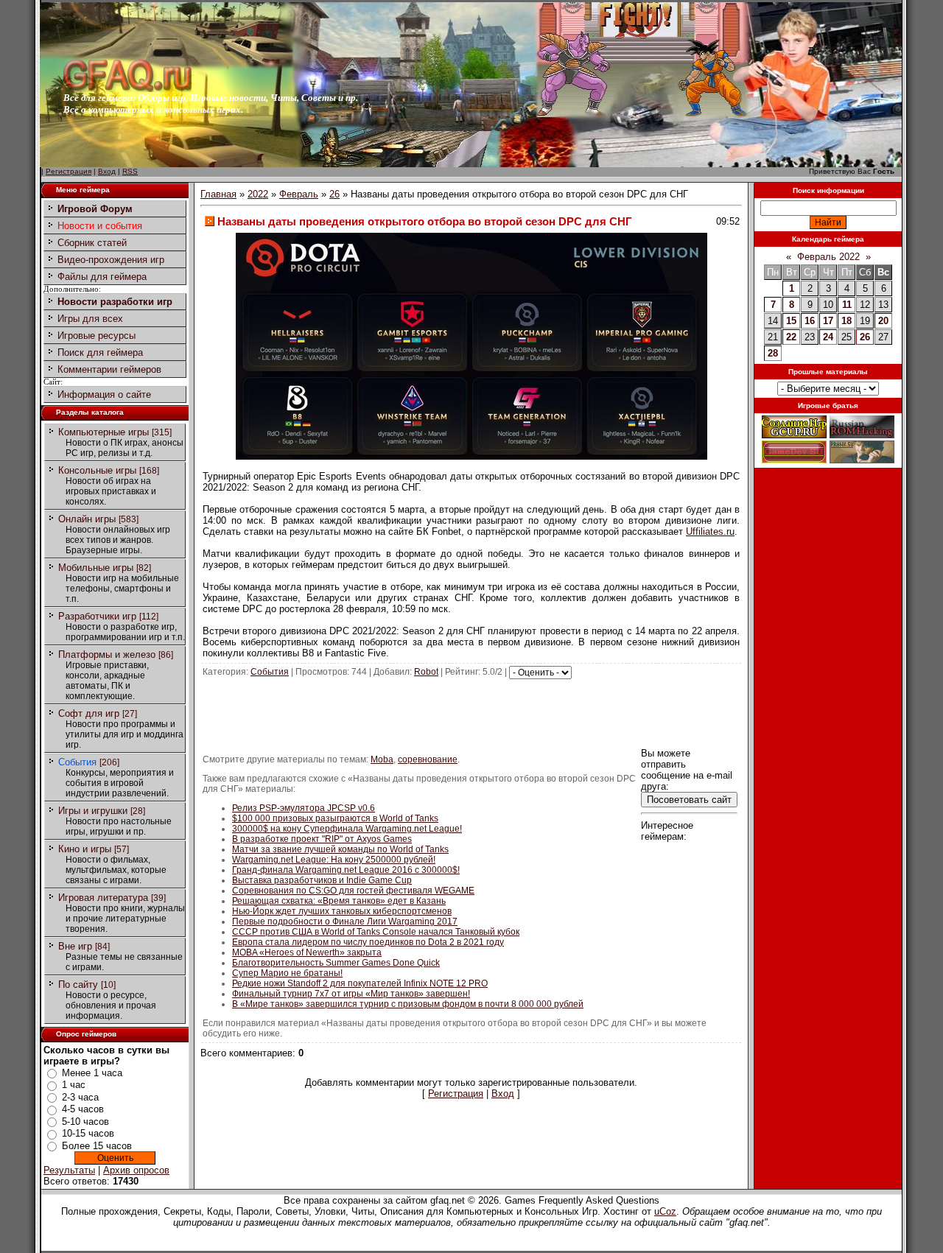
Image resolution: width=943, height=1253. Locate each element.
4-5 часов (83, 1109)
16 (809, 320)
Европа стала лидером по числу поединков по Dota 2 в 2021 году (368, 942)
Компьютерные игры (103, 432)
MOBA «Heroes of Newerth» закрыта (307, 952)
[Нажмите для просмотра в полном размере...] (471, 456)
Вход (107, 171)
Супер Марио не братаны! (287, 973)
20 (883, 320)
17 (828, 320)
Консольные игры (97, 470)
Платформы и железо (106, 654)
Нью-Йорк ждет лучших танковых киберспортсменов (342, 911)
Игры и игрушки (92, 810)
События (77, 762)
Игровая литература (103, 897)
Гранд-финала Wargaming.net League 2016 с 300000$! (346, 870)
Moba (382, 759)
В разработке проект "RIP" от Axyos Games (322, 839)
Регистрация (68, 171)
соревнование (428, 759)
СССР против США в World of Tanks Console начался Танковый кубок (375, 932)
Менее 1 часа (92, 1072)
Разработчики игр (97, 616)
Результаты (69, 1170)
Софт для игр (88, 713)
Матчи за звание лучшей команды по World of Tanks (340, 849)
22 (791, 337)
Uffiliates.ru (710, 531)
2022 (258, 194)
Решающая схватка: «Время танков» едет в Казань (339, 901)
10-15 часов (88, 1133)
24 (828, 337)
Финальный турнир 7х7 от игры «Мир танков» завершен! (351, 994)
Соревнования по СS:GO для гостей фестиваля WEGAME (353, 890)
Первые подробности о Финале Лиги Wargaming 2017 (345, 921)
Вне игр (75, 946)
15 (791, 320)
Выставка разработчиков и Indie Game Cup (322, 880)
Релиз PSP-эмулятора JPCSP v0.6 (303, 808)
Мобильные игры (95, 567)
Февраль (298, 194)
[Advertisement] (471, 712)
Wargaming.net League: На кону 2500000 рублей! (333, 859)
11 (847, 304)
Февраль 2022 (828, 256)
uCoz (665, 1211)
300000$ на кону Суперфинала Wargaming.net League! (347, 829)
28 (773, 353)
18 (846, 320)
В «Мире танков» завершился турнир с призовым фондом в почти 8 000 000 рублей (407, 1004)
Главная (218, 194)
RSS (130, 171)
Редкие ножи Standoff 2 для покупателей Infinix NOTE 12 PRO (360, 983)
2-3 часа (80, 1097)
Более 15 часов (97, 1145)
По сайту (78, 984)
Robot (426, 672)
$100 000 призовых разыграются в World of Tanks (335, 818)
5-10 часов (85, 1121)
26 (334, 194)
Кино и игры (84, 848)
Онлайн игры (87, 518)
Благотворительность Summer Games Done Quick (336, 963)
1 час (73, 1084)
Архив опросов (136, 1170)
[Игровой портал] (127, 88)
